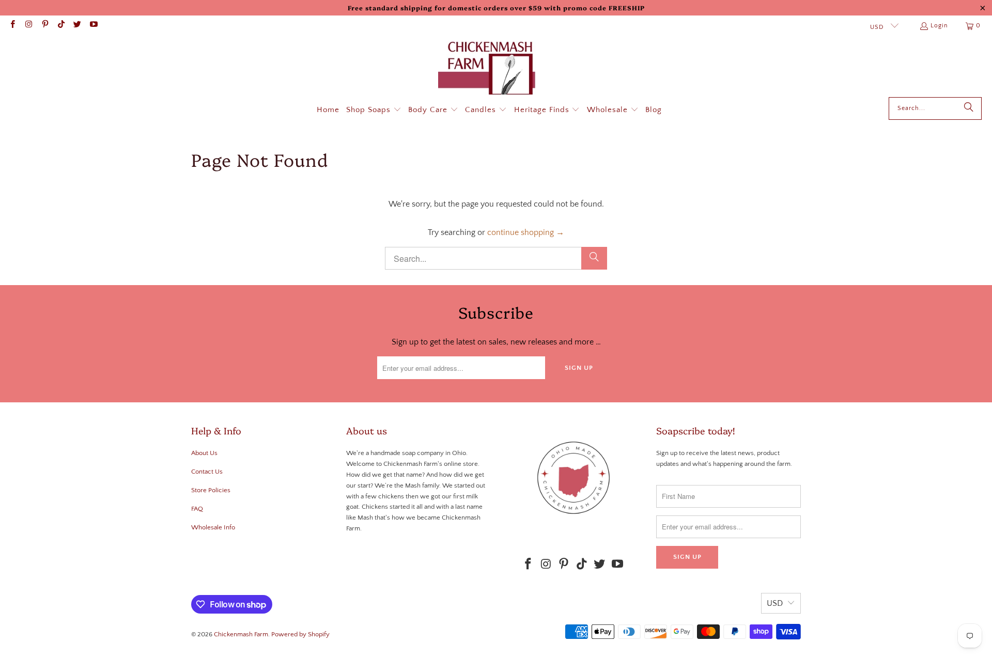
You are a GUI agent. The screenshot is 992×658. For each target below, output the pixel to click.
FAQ (197, 508)
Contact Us (207, 471)
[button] (373, 110)
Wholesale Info (213, 527)
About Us (204, 453)
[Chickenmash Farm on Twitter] (76, 25)
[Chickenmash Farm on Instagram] (28, 25)
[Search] (969, 108)
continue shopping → (525, 232)
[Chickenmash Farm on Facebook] (12, 25)
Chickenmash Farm (241, 634)
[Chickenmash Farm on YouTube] (92, 25)
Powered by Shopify (300, 634)
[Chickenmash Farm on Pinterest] (44, 25)
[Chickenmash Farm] (491, 69)
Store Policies (210, 490)
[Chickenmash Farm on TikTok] (60, 25)
